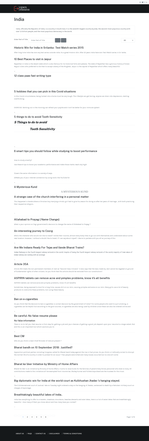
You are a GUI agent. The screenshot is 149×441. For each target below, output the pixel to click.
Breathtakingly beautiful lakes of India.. (38, 394)
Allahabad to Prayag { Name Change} (36, 219)
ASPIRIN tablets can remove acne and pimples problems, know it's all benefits (62, 278)
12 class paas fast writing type (32, 75)
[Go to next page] (49, 415)
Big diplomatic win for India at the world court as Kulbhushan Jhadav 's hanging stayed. (67, 380)
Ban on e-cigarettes (26, 299)
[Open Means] (21, 8)
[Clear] (63, 40)
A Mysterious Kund (25, 186)
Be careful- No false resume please (35, 315)
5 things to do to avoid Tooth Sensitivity (38, 116)
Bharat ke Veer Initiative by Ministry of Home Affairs (46, 364)
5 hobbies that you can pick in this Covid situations (45, 91)
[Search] (57, 40)
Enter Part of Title (21, 39)
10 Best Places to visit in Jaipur (32, 59)
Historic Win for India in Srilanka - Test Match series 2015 (49, 47)
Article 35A (21, 264)
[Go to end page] (53, 415)
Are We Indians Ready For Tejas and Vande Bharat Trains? (49, 247)
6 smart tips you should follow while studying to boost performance (55, 151)
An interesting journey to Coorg (33, 230)
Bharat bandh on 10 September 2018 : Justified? (43, 347)
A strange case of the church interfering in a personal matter (51, 196)
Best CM (19, 336)
